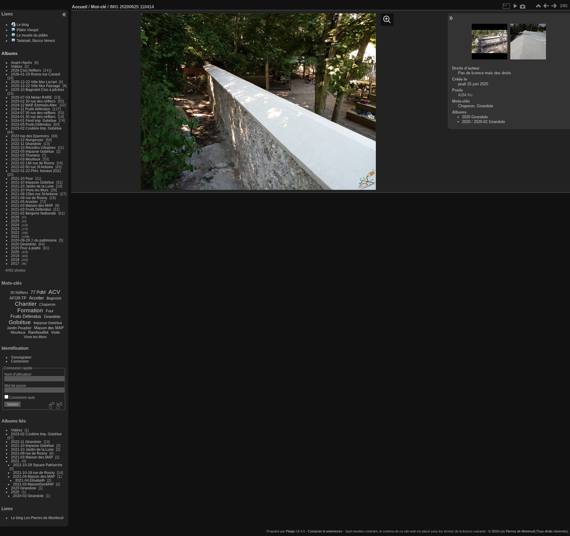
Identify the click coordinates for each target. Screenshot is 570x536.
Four (49, 311)
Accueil (79, 6)
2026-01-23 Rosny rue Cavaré (35, 74)
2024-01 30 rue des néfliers (33, 117)
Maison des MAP (49, 328)
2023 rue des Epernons (30, 136)
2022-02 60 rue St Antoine (32, 167)
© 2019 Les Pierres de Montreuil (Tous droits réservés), (528, 531)
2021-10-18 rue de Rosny (34, 472)
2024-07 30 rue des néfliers (33, 113)
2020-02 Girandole (28, 496)
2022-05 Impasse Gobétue (32, 151)
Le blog (23, 24)
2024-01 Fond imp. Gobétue (33, 120)
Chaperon (47, 304)
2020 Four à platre (26, 248)
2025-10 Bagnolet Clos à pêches (37, 90)
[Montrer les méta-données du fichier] (523, 6)
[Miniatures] (538, 6)
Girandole (52, 316)
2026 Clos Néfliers (26, 70)
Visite (55, 332)
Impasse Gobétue (48, 323)
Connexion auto (21, 397)
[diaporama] (515, 6)
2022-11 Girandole (26, 144)
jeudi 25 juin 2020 (473, 84)
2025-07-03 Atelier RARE (31, 97)
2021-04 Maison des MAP (34, 476)
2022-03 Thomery (25, 155)
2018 (15, 259)
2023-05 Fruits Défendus (31, 124)
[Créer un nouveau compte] (51, 405)
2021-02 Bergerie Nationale (33, 213)
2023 (15, 229)
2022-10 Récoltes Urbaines (33, 147)
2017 (15, 263)
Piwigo (290, 531)
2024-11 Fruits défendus (30, 109)
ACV (54, 292)
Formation (30, 310)
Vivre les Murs (35, 337)
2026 (15, 217)
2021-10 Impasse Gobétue (32, 182)
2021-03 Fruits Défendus (31, 209)
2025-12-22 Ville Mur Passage (35, 86)
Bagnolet (54, 298)
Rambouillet (38, 332)
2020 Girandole (23, 244)
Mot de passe (15, 385)
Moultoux (18, 332)
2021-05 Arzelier (24, 202)
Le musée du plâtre (32, 35)
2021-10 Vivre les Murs (29, 190)
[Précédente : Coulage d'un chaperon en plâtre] (546, 6)
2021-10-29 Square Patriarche (37, 465)
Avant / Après (21, 62)
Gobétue (20, 322)
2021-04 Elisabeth (30, 480)
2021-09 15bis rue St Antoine (34, 194)
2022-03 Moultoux (25, 159)
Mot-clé (98, 6)
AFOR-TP (18, 298)
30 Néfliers (19, 292)
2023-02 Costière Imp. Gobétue (36, 128)
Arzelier (36, 297)
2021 (15, 236)
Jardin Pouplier (19, 328)
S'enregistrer (21, 357)
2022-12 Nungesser (27, 140)
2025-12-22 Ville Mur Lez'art (34, 82)
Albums (9, 53)
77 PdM (38, 292)
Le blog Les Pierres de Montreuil (37, 518)
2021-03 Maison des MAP (32, 205)
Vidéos (16, 66)
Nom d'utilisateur (17, 374)
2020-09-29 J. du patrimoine (34, 240)
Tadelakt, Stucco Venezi (36, 40)
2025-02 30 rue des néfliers (33, 101)
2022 (15, 232)
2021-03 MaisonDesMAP (33, 484)
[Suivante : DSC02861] (554, 6)
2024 (15, 225)
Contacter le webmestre (325, 531)
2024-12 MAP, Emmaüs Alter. (34, 105)
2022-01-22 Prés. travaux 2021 (36, 171)
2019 (15, 256)
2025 (15, 221)
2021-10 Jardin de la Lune (32, 186)
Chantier (26, 304)
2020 (15, 252)
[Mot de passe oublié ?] (59, 405)
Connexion (20, 361)
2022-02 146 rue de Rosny (32, 163)
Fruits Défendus (25, 316)
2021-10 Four (22, 178)
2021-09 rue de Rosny (29, 198)
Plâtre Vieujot (27, 30)
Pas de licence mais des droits (484, 73)
